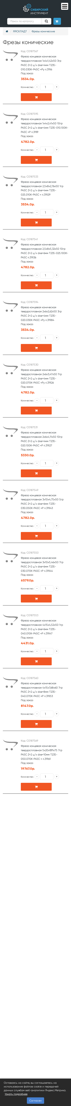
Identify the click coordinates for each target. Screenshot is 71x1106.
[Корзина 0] (57, 21)
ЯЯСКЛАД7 (20, 31)
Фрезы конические (43, 31)
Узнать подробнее (16, 1094)
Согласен (35, 1100)
